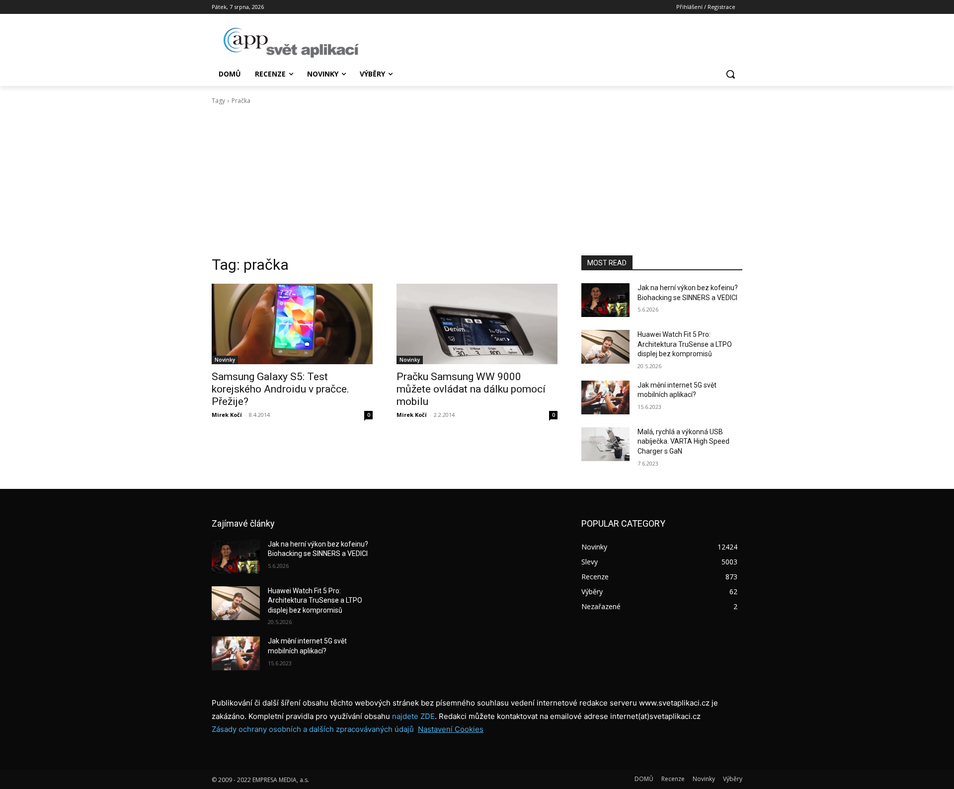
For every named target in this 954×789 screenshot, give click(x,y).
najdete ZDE (413, 716)
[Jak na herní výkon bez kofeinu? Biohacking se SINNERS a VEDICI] (605, 300)
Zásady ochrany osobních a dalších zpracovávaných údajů (313, 729)
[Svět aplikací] (291, 43)
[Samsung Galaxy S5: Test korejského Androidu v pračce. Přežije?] (292, 324)
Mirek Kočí (227, 414)
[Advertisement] (477, 180)
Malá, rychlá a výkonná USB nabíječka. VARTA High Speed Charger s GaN (683, 441)
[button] (730, 74)
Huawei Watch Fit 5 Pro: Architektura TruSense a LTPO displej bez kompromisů (684, 344)
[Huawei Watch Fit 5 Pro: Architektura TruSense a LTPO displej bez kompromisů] (605, 347)
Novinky (225, 359)
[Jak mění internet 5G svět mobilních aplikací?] (605, 397)
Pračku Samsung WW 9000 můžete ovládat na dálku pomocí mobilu (471, 389)
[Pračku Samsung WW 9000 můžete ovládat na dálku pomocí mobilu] (477, 324)
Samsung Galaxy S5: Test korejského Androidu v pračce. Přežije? (280, 389)
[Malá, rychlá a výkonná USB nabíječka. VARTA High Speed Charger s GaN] (605, 444)
